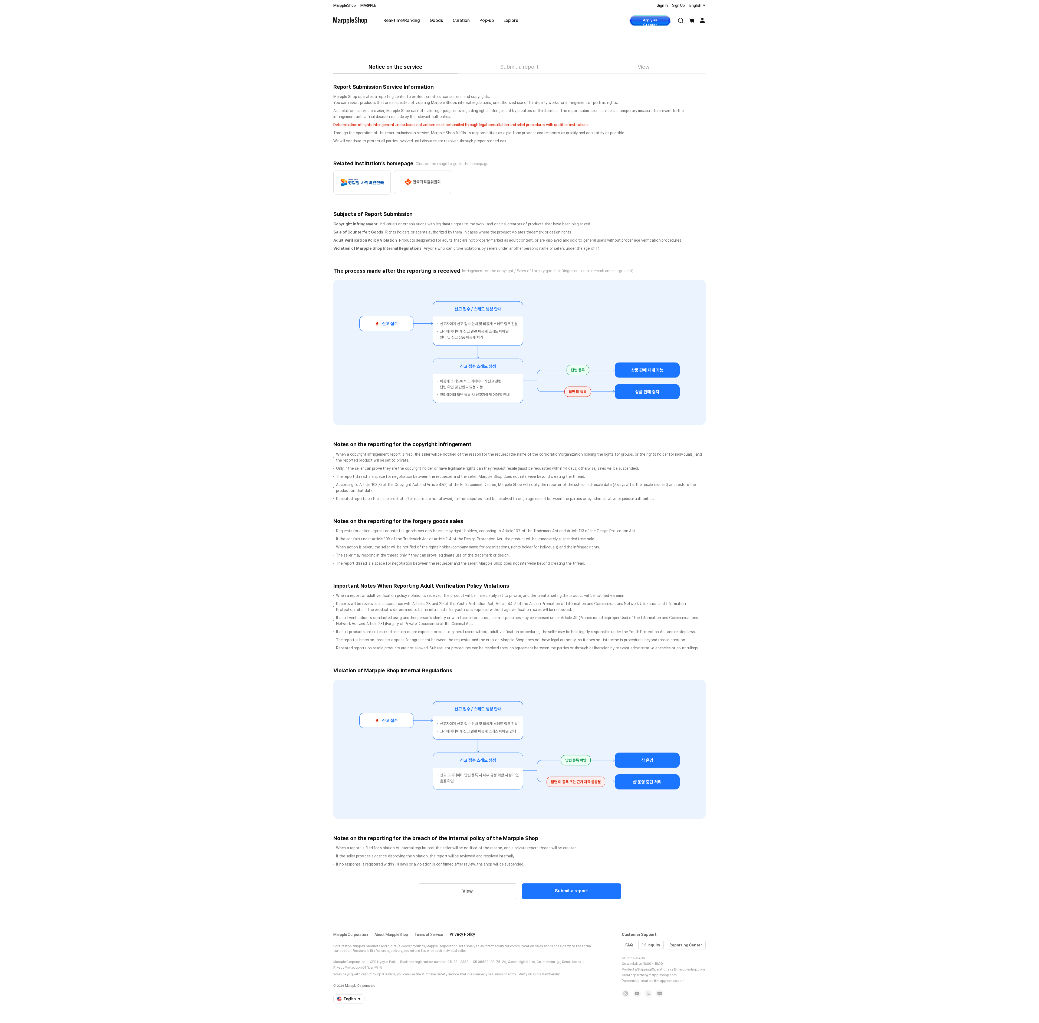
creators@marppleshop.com (662, 981)
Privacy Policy (462, 934)
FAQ (629, 945)
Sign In (662, 5)
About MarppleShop (391, 934)
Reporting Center (685, 945)
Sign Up (678, 5)
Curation (461, 20)
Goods (436, 20)
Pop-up (486, 20)
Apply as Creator (650, 22)
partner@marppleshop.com (655, 975)
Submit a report (519, 67)
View (644, 67)
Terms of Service (429, 934)
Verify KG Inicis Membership (540, 974)
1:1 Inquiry (651, 945)
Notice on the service (395, 67)
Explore (511, 20)
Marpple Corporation (350, 934)
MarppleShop (344, 5)
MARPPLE (368, 5)
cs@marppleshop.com (687, 969)
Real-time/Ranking (401, 20)
